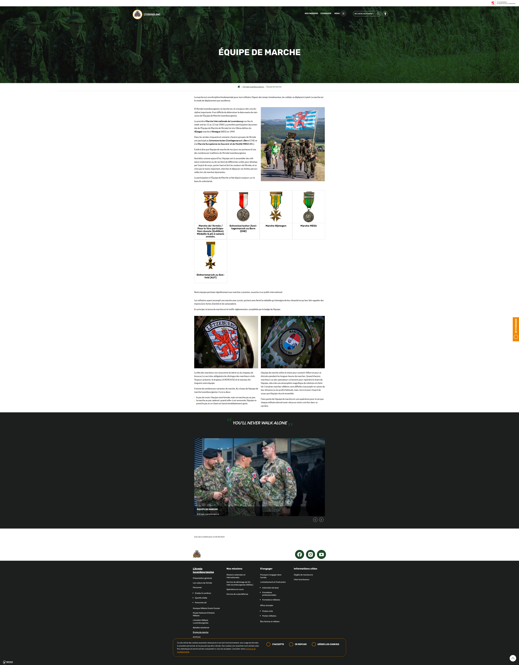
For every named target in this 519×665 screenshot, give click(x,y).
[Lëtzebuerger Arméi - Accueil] (147, 14)
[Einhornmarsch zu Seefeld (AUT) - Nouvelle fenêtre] (210, 256)
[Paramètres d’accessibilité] (385, 14)
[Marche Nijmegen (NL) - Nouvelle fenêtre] (276, 207)
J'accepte (278, 644)
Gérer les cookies (328, 644)
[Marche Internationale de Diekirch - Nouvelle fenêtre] (210, 207)
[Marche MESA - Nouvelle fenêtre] (308, 207)
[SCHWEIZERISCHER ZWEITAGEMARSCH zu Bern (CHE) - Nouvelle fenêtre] (243, 207)
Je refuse (301, 644)
